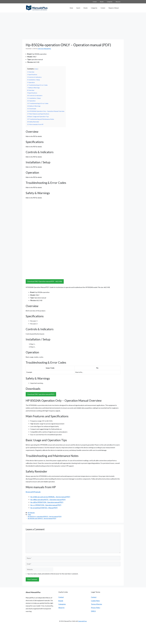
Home (71, 8)
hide (36, 69)
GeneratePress (82, 621)
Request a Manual (114, 8)
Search (78, 8)
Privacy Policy (95, 608)
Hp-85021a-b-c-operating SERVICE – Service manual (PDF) (45, 516)
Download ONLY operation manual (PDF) (40, 394)
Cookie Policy (95, 601)
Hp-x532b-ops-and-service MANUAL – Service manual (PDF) (50, 497)
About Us (118, 1)
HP (28, 512)
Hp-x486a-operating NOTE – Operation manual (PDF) (48, 499)
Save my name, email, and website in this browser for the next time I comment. (53, 574)
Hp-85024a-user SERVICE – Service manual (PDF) (42, 518)
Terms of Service (96, 604)
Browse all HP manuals (33, 492)
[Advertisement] (73, 25)
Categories (109, 1)
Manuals (32, 512)
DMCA (93, 611)
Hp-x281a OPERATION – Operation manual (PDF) (46, 502)
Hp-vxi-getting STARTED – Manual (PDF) (44, 508)
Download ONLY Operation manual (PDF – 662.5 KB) (44, 281)
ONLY (29, 514)
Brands (102, 1)
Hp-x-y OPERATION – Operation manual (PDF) (45, 505)
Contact (95, 1)
